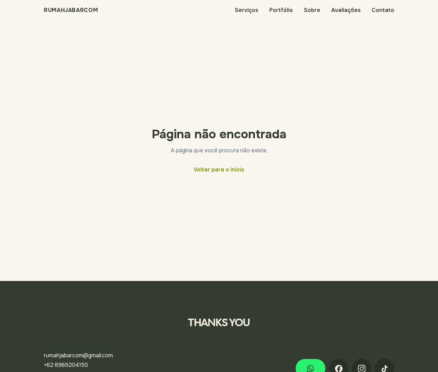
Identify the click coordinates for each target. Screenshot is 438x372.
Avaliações (346, 10)
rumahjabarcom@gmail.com (78, 355)
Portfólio (281, 10)
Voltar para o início (219, 169)
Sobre (312, 10)
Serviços (246, 10)
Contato (383, 10)
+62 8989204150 (66, 365)
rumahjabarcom (71, 10)
